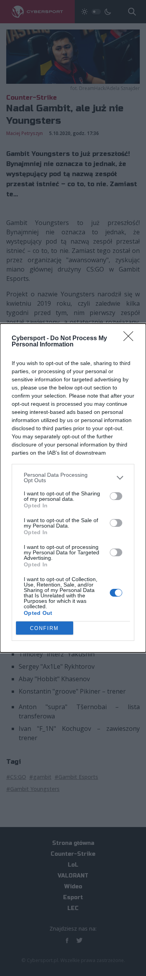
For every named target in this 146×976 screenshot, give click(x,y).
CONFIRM (44, 628)
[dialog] (73, 488)
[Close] (130, 338)
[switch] (116, 496)
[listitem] (73, 477)
